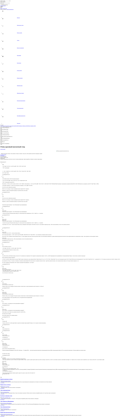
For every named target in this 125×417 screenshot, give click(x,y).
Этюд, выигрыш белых (5, 390)
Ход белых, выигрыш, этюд (6, 395)
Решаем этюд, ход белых (5, 384)
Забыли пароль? (3, 5)
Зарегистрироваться (10, 9)
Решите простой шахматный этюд (7, 412)
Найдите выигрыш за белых (6, 379)
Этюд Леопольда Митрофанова (7, 401)
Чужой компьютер (5, 4)
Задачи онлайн (2, 149)
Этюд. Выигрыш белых (5, 406)
